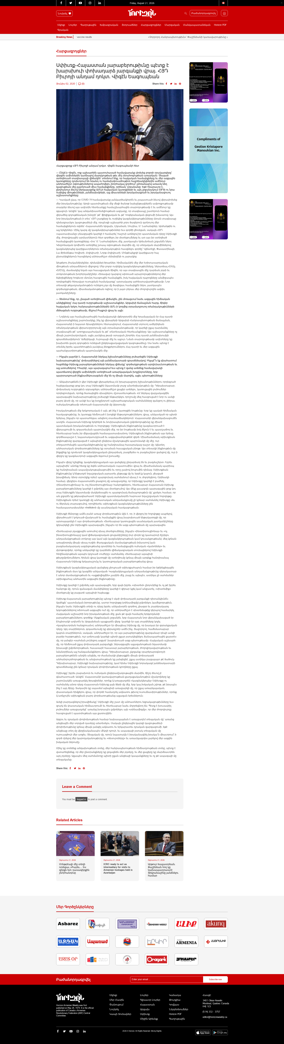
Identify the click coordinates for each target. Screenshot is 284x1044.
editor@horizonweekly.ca (215, 1016)
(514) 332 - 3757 (211, 1011)
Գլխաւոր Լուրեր (150, 999)
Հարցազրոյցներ (151, 24)
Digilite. (159, 1031)
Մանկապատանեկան (196, 24)
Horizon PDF (220, 24)
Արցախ (145, 1009)
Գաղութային (88, 24)
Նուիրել (63, 13)
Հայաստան (147, 1004)
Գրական (62, 29)
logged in (81, 799)
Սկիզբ (61, 24)
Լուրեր (73, 24)
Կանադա (175, 995)
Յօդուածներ (129, 24)
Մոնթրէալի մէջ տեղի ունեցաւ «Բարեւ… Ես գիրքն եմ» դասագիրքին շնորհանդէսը (74, 868)
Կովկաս (174, 1004)
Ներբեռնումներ (178, 1009)
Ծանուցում (116, 1004)
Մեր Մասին (116, 999)
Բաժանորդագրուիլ (203, 13)
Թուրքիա (174, 999)
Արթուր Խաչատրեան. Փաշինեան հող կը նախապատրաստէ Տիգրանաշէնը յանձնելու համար (163, 870)
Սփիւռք (145, 1014)
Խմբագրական (109, 24)
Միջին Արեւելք (149, 1018)
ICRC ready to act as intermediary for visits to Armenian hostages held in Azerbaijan (118, 868)
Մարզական (172, 24)
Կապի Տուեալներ (120, 1014)
